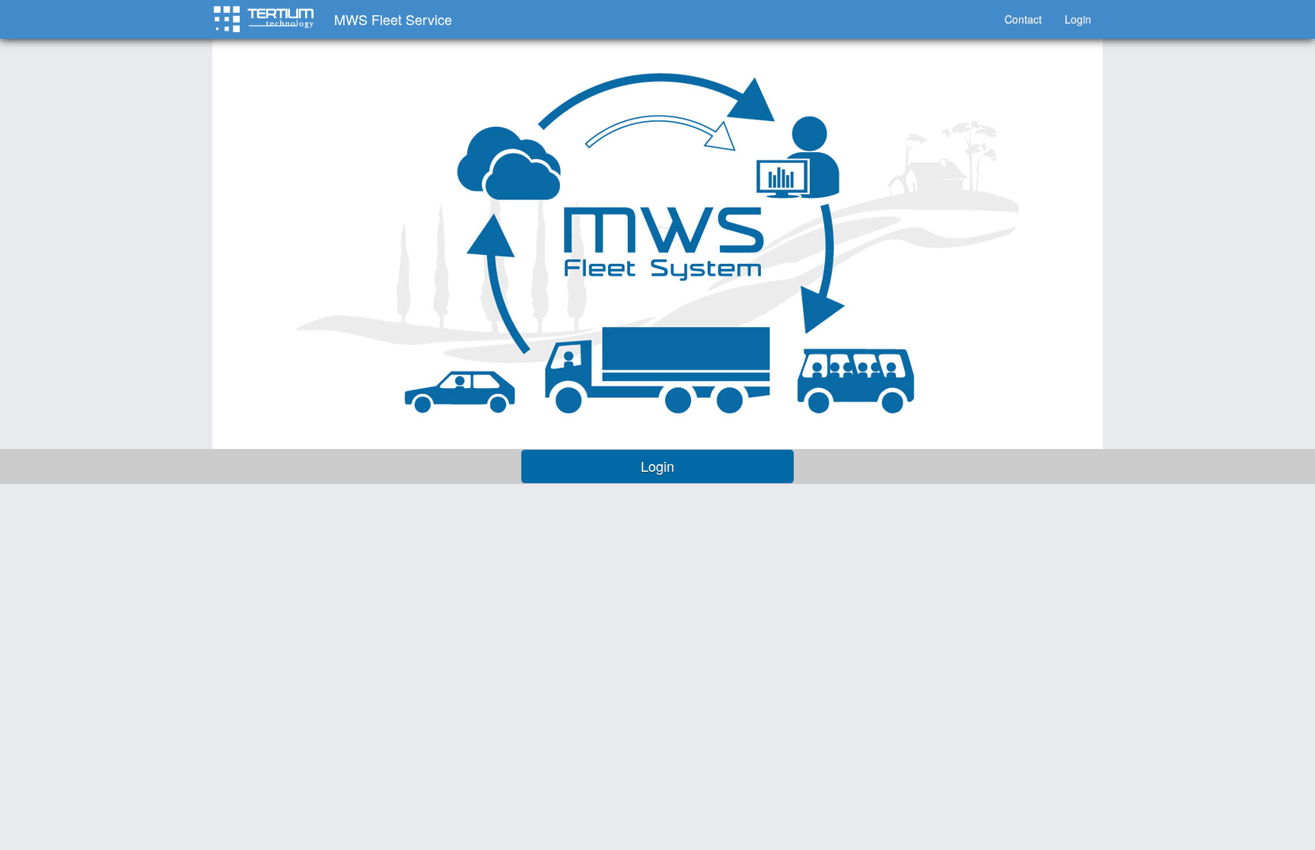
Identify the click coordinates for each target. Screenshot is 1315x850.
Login (1078, 19)
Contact (1023, 19)
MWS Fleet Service (393, 19)
